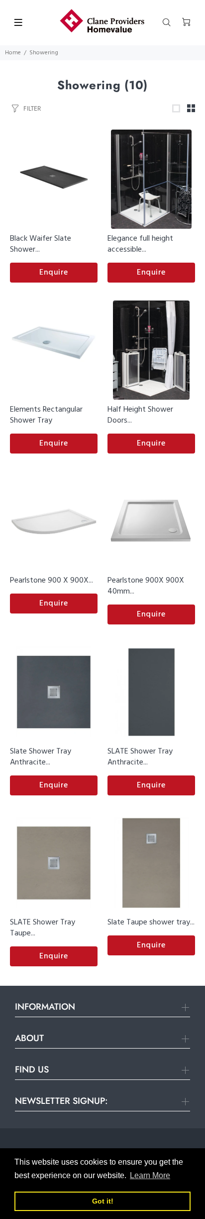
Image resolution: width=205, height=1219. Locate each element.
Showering (43, 53)
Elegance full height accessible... (140, 244)
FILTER (32, 108)
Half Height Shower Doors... (140, 415)
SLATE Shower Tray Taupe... (42, 928)
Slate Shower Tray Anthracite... (40, 757)
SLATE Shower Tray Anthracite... (140, 757)
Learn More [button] (150, 1175)
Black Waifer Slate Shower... (40, 244)
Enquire (53, 272)
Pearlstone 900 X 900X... (51, 580)
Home (13, 53)
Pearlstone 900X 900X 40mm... (145, 586)
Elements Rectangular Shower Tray (46, 415)
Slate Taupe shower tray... (151, 922)
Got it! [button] (102, 1201)
